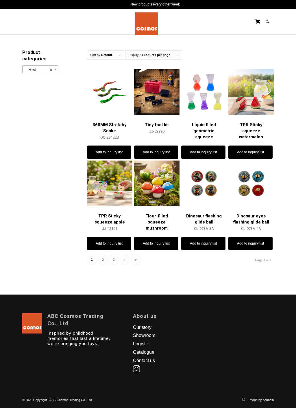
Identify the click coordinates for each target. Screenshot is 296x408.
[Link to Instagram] (243, 399)
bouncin (268, 400)
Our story (142, 327)
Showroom (144, 335)
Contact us (144, 360)
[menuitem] (269, 21)
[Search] (267, 21)
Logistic (141, 343)
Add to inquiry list (109, 152)
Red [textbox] (38, 69)
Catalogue (143, 352)
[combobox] (40, 69)
